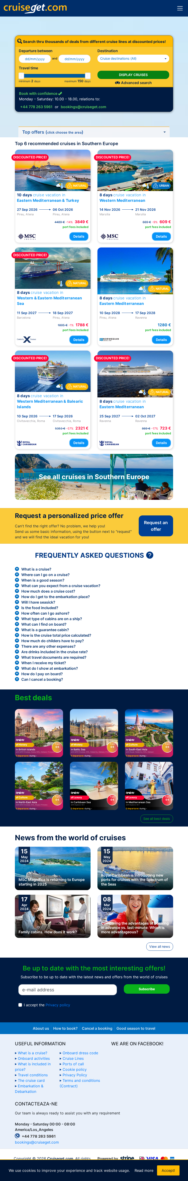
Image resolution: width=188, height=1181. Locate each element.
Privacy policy (58, 1005)
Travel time (28, 68)
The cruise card (31, 1080)
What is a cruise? (32, 1053)
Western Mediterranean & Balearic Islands (50, 401)
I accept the (47, 1005)
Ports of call (73, 1064)
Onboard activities (34, 1058)
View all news (159, 946)
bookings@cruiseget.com (83, 106)
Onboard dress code (80, 1053)
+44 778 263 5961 (36, 106)
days (37, 81)
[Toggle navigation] (180, 8)
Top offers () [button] (52, 132)
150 (80, 81)
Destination (107, 50)
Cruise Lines (73, 1058)
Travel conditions (33, 1075)
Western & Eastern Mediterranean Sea (49, 298)
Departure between (36, 50)
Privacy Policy (75, 1075)
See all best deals (156, 819)
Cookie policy (75, 1069)
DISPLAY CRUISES (133, 75)
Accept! (168, 1170)
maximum (70, 81)
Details (78, 236)
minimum (24, 81)
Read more (144, 1170)
